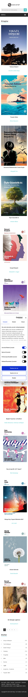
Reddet (14, 378)
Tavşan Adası (14, 117)
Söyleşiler (23, 682)
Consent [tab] (5, 322)
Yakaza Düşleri (14, 67)
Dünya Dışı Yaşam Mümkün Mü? (14, 519)
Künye (17, 684)
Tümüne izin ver (14, 368)
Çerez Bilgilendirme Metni (19, 686)
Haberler (3, 684)
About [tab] (23, 322)
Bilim (15, 658)
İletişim (14, 684)
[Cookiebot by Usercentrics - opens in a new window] (16, 318)
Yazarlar (12, 682)
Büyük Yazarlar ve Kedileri (14, 419)
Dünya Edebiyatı (15, 640)
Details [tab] (14, 322)
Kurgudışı (15, 655)
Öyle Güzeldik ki (14, 217)
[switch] (24, 352)
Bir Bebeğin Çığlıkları (14, 620)
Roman (15, 662)
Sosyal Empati (14, 268)
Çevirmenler (18, 682)
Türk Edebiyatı (15, 644)
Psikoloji (15, 651)
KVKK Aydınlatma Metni (7, 686)
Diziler (8, 682)
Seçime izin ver (14, 373)
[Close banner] (25, 317)
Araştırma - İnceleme (15, 669)
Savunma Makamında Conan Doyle (14, 167)
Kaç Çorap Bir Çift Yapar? (14, 469)
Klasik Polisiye (15, 647)
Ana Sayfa (3, 682)
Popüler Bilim (15, 672)
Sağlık (15, 665)
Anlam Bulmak (14, 569)
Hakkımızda (9, 684)
